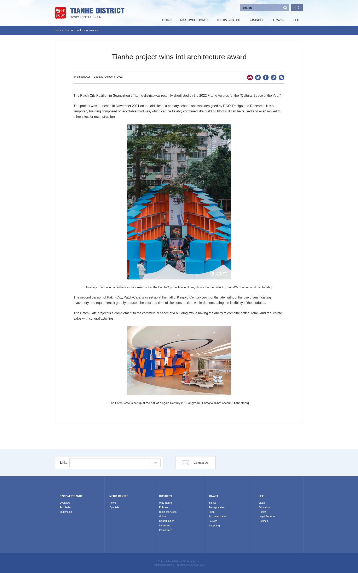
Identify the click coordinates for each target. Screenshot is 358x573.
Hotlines (263, 521)
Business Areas (168, 511)
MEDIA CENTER (118, 496)
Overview (65, 502)
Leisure (213, 521)
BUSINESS (165, 496)
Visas (262, 502)
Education (264, 507)
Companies (165, 530)
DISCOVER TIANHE (71, 496)
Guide (162, 516)
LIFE (261, 496)
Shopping (214, 525)
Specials (114, 507)
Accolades (92, 30)
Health (262, 511)
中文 (297, 7)
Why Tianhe (166, 502)
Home (58, 30)
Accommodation (218, 516)
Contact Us (201, 462)
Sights (212, 502)
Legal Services (267, 516)
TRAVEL (214, 496)
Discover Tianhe (74, 30)
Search (285, 7)
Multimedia (66, 511)
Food (212, 511)
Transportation (217, 507)
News (112, 502)
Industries (164, 525)
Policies (163, 507)
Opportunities (166, 521)
